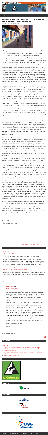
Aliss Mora (5, 251)
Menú (5, 15)
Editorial (18, 23)
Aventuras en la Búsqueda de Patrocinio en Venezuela (33, 244)
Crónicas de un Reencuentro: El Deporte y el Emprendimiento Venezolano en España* (22, 347)
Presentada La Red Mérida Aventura (11, 355)
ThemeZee (20, 433)
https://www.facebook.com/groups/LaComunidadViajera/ (15, 269)
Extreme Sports (10, 286)
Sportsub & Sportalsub (35, 433)
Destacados (13, 23)
